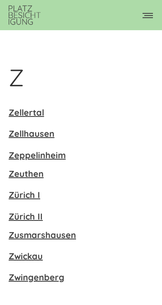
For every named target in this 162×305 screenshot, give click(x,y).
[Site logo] (25, 15)
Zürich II (26, 216)
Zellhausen (31, 133)
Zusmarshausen (42, 235)
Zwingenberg (36, 277)
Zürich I (24, 194)
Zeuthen (26, 173)
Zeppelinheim (37, 155)
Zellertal (26, 112)
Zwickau (26, 256)
